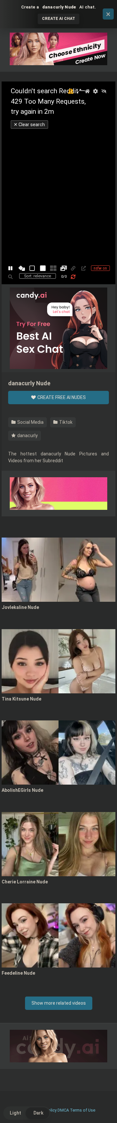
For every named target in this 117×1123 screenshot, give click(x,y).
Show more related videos (59, 1003)
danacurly (27, 435)
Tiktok (65, 422)
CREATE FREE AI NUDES (61, 397)
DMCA (63, 1110)
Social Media (30, 422)
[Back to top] (105, 1109)
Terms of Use (82, 1110)
